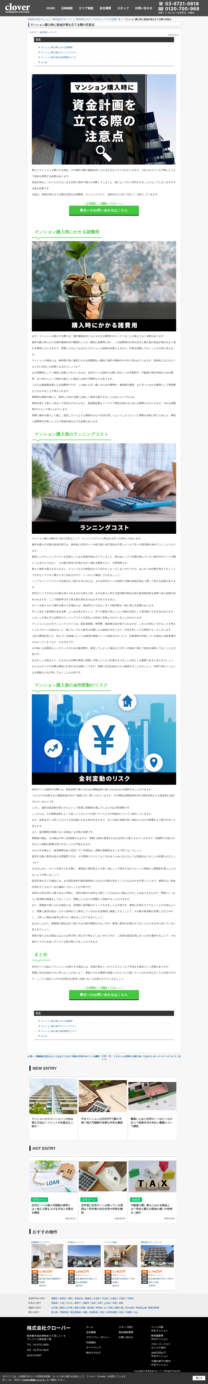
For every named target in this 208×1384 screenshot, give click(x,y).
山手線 (54, 1307)
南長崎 (54, 1302)
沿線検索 (67, 8)
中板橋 (128, 1312)
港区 (70, 1298)
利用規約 (91, 1342)
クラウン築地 (110, 1242)
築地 (126, 1279)
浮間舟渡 (64, 1312)
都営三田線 (79, 1307)
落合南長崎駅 (81, 1282)
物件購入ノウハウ (48, 32)
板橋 (85, 1312)
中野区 (130, 1298)
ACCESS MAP (34, 1355)
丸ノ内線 (108, 1307)
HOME (50, 8)
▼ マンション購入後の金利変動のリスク (57, 57)
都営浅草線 (153, 1307)
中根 (162, 1279)
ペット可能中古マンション (159, 1328)
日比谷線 (129, 1307)
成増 (121, 1302)
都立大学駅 (154, 1282)
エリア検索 (86, 8)
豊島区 (88, 1298)
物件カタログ (93, 1352)
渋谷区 (105, 1298)
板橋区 (54, 1298)
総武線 (90, 1307)
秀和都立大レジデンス (151, 1242)
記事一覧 (106, 1056)
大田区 (48, 1279)
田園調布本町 (57, 1279)
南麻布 (86, 1302)
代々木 (69, 1302)
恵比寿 (54, 1312)
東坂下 (77, 1302)
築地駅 (115, 1282)
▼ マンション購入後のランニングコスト (57, 52)
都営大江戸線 (66, 1307)
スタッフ (123, 8)
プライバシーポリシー (98, 1337)
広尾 (102, 1312)
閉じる (199, 1378)
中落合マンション (76, 1242)
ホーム (89, 1327)
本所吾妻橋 (111, 1312)
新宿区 (84, 1279)
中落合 (90, 1279)
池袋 (121, 1312)
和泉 (93, 1302)
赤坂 (114, 1302)
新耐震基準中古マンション (159, 1337)
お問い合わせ (143, 8)
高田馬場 (93, 1312)
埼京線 (99, 1307)
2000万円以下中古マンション (159, 1354)
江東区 (122, 1298)
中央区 (121, 1279)
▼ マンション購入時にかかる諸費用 (55, 47)
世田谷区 (78, 1298)
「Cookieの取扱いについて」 (34, 1380)
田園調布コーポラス (40, 1242)
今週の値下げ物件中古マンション (161, 1362)
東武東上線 (141, 1307)
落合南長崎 (75, 1312)
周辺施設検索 (126, 1332)
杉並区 (96, 1298)
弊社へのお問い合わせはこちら (104, 210)
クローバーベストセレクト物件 (161, 1345)
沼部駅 (42, 1282)
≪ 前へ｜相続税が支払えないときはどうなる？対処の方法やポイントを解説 (63, 1056)
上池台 (107, 1302)
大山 (136, 1312)
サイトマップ (93, 1347)
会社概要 (105, 8)
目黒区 (158, 1279)
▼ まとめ (42, 62)
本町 (100, 1302)
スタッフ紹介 (126, 1327)
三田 (62, 1302)
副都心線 (119, 1307)
